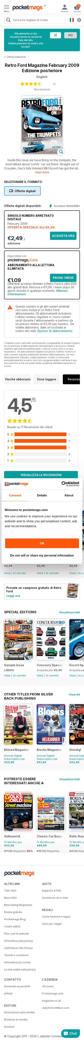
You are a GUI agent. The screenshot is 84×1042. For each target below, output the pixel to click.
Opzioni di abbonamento (54, 331)
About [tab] (68, 495)
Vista (7, 573)
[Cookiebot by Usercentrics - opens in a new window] (61, 484)
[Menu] (6, 7)
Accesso (9, 1026)
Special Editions (20, 612)
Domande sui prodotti (17, 986)
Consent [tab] (15, 495)
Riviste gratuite (13, 912)
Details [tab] (42, 495)
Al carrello (19, 573)
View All (74, 694)
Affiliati (8, 993)
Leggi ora (13, 595)
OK (42, 543)
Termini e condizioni (16, 955)
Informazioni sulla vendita (19, 1012)
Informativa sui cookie (17, 962)
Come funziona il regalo (56, 916)
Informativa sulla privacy (18, 940)
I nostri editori (12, 926)
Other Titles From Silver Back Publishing (28, 694)
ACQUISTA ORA (63, 235)
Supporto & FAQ (51, 890)
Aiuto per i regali (51, 923)
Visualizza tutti (69, 612)
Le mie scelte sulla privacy (20, 969)
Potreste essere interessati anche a (24, 779)
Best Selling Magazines (18, 904)
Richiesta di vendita (16, 1019)
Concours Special (50, 665)
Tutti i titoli (10, 890)
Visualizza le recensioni (41, 475)
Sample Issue (14, 665)
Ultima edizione (16, 56)
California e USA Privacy (18, 948)
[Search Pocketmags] (8, 20)
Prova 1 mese (63, 277)
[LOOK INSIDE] (42, 153)
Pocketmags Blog (14, 919)
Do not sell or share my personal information (42, 555)
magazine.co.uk (51, 1000)
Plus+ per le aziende (16, 933)
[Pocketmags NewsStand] (26, 8)
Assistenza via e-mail (55, 897)
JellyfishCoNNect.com (55, 1007)
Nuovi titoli (10, 897)
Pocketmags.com (52, 993)
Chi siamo (48, 986)
